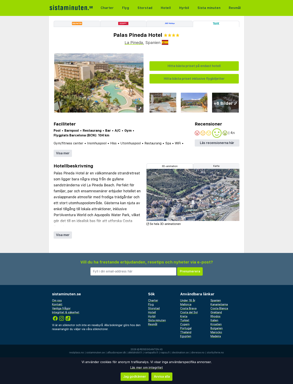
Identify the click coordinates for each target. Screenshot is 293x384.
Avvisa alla (162, 376)
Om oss (57, 300)
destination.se (180, 352)
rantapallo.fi (151, 352)
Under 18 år (187, 300)
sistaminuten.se (95, 352)
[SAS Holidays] (169, 24)
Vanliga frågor (61, 308)
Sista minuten (209, 8)
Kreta (183, 316)
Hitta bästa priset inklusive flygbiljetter (194, 79)
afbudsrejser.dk (116, 352)
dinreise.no (198, 352)
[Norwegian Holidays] (123, 24)
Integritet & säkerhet (65, 312)
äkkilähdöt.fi (135, 352)
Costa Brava (188, 308)
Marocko (216, 332)
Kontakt (57, 304)
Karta (216, 166)
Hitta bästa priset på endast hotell (194, 66)
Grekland (216, 312)
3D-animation (170, 166)
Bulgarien (216, 328)
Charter (107, 8)
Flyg (125, 8)
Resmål (235, 8)
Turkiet (184, 320)
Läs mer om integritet (146, 367)
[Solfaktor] (77, 24)
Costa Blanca (219, 308)
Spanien (215, 300)
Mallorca (185, 304)
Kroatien (216, 324)
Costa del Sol (189, 312)
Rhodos (215, 316)
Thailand (185, 332)
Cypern (185, 324)
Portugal (186, 328)
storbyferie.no (215, 352)
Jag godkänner (134, 376)
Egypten (185, 336)
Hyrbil (184, 8)
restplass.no (76, 352)
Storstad (145, 8)
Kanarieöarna (219, 304)
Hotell (166, 8)
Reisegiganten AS (151, 349)
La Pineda (134, 42)
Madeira (215, 336)
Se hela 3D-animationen (165, 224)
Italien (214, 320)
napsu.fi (165, 352)
